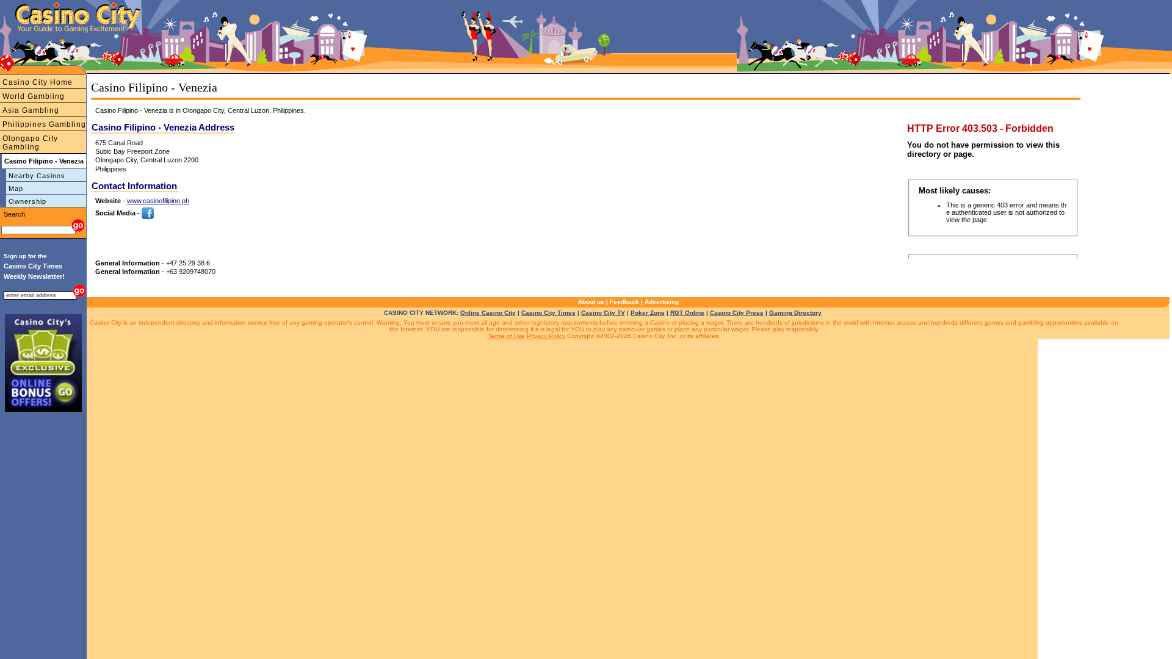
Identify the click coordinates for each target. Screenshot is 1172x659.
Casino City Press (737, 312)
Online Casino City (488, 312)
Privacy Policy (546, 336)
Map (16, 188)
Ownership (27, 201)
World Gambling (33, 96)
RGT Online (687, 312)
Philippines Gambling (44, 124)
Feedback (624, 301)
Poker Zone (648, 312)
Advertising (662, 301)
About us (591, 301)
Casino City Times (548, 312)
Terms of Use (506, 336)
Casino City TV (603, 312)
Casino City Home (37, 82)
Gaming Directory (795, 312)
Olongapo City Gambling (30, 142)
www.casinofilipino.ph (158, 200)
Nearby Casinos (37, 175)
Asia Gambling (30, 110)
